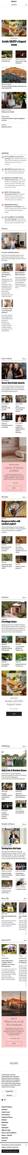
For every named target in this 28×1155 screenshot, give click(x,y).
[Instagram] (5, 1100)
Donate (9, 1095)
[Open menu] (26, 4)
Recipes (4, 1120)
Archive (4, 1140)
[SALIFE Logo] (14, 4)
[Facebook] (2, 1100)
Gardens (4, 1109)
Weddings (5, 1122)
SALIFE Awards (7, 1107)
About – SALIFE (7, 1135)
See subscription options (10, 1151)
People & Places (7, 1117)
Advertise (5, 1138)
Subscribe (9, 1091)
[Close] (25, 1145)
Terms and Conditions (9, 1133)
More (24, 359)
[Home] (14, 1)
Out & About (6, 1114)
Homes (4, 1125)
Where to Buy (6, 1130)
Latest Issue (6, 1112)
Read (14, 488)
